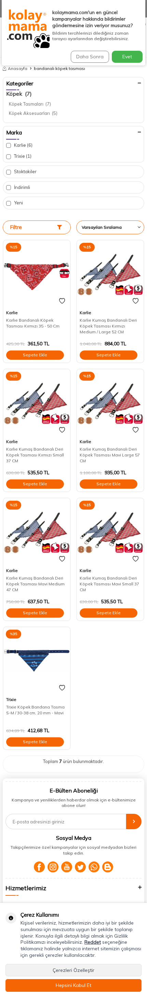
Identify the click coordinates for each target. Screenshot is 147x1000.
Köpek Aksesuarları (33, 113)
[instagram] (53, 866)
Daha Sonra (90, 56)
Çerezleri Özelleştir (73, 970)
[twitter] (80, 866)
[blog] (107, 866)
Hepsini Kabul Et (73, 985)
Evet (127, 56)
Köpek (19, 93)
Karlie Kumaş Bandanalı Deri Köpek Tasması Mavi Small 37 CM (109, 584)
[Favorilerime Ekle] (62, 301)
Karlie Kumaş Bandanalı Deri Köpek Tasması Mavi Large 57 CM (110, 455)
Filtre (16, 227)
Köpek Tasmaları (30, 104)
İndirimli (21, 187)
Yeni (18, 202)
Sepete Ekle (35, 354)
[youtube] (66, 866)
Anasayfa (17, 68)
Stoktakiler (25, 171)
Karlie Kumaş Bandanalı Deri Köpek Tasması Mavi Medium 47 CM (35, 584)
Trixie (22, 156)
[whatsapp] (94, 866)
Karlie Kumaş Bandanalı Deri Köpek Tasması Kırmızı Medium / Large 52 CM (108, 326)
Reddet (92, 942)
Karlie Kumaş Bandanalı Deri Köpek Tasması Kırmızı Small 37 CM (35, 455)
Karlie (22, 145)
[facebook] (39, 866)
